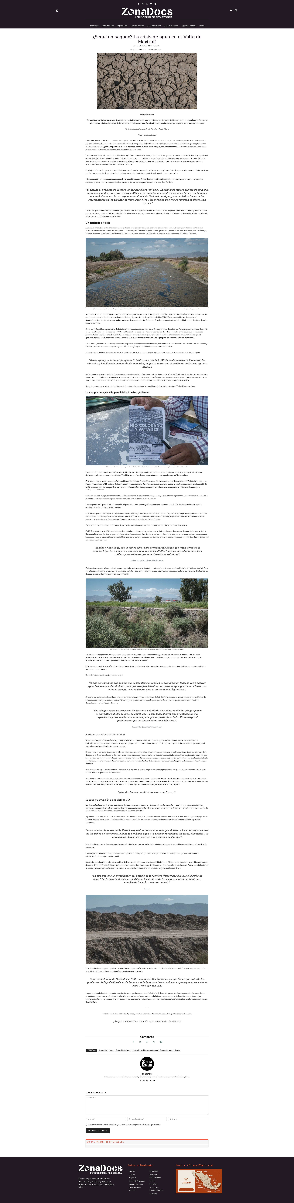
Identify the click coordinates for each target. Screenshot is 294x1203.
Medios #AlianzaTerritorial (194, 1165)
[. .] (98, 1169)
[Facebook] (138, 3)
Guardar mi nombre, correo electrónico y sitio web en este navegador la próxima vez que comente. (125, 1125)
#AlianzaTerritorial (140, 1165)
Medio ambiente (154, 46)
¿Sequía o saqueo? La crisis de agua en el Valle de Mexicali (147, 1021)
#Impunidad (103, 1050)
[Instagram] (146, 3)
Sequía (177, 1050)
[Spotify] (155, 3)
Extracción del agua (123, 1050)
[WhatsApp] (153, 1041)
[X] (140, 1041)
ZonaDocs (142, 49)
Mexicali (136, 1050)
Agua (111, 1050)
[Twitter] (142, 3)
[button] (235, 10)
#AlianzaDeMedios (140, 46)
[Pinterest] (147, 1041)
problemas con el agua (149, 1050)
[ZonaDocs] (147, 1064)
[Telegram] (160, 1041)
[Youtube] (151, 3)
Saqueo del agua (166, 1050)
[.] (57, 10)
